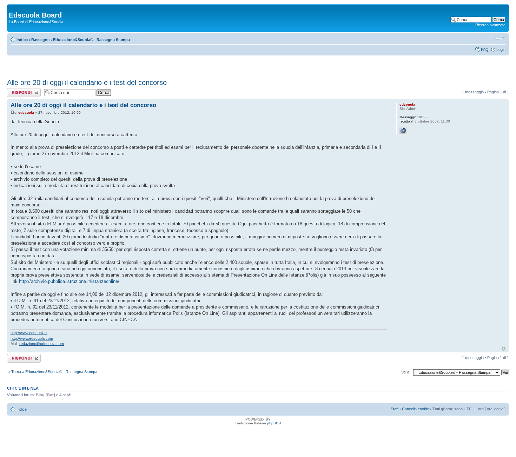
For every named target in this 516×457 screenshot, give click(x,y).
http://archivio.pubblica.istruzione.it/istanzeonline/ (69, 281)
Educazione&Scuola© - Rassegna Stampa (91, 40)
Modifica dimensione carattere (500, 38)
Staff (394, 409)
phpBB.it (274, 423)
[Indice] (13, 7)
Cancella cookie (415, 409)
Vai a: (405, 372)
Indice (22, 40)
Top (503, 349)
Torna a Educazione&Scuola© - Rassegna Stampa (54, 372)
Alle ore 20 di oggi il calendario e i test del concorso (87, 82)
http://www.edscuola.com (32, 338)
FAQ (485, 49)
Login (500, 49)
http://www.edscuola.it (29, 333)
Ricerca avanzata (490, 25)
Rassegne (40, 40)
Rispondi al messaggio (16, 92)
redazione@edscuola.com (41, 344)
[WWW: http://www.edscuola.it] (402, 130)
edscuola (26, 112)
